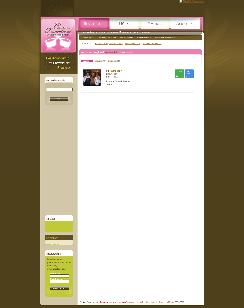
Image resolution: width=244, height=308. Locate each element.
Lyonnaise (114, 61)
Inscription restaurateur (165, 37)
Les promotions (126, 37)
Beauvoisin (111, 52)
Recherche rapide (144, 37)
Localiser (179, 71)
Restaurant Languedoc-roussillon (109, 43)
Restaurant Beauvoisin (152, 43)
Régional (87, 61)
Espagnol (100, 61)
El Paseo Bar (114, 70)
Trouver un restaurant (107, 37)
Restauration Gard (132, 43)
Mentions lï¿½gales (136, 302)
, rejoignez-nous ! (113, 302)
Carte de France (87, 37)
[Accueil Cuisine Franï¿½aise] (59, 73)
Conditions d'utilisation (155, 302)
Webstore (170, 302)
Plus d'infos (188, 72)
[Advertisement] (59, 160)
